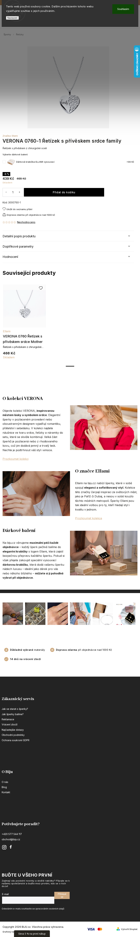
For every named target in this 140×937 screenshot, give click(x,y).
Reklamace (8, 719)
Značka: (10, 135)
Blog (4, 787)
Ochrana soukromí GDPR (15, 740)
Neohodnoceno (26, 222)
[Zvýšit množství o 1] (19, 192)
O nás (5, 782)
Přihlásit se (62, 895)
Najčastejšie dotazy (13, 729)
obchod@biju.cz (11, 839)
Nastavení (12, 18)
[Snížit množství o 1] (6, 192)
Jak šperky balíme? (13, 714)
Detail (24, 307)
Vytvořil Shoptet (129, 929)
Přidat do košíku (64, 192)
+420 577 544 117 (12, 834)
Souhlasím (123, 9)
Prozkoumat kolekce (88, 518)
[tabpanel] (24, 323)
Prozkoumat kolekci (16, 459)
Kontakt (6, 792)
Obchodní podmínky (13, 734)
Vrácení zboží (9, 724)
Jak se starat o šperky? (15, 708)
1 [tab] (70, 366)
